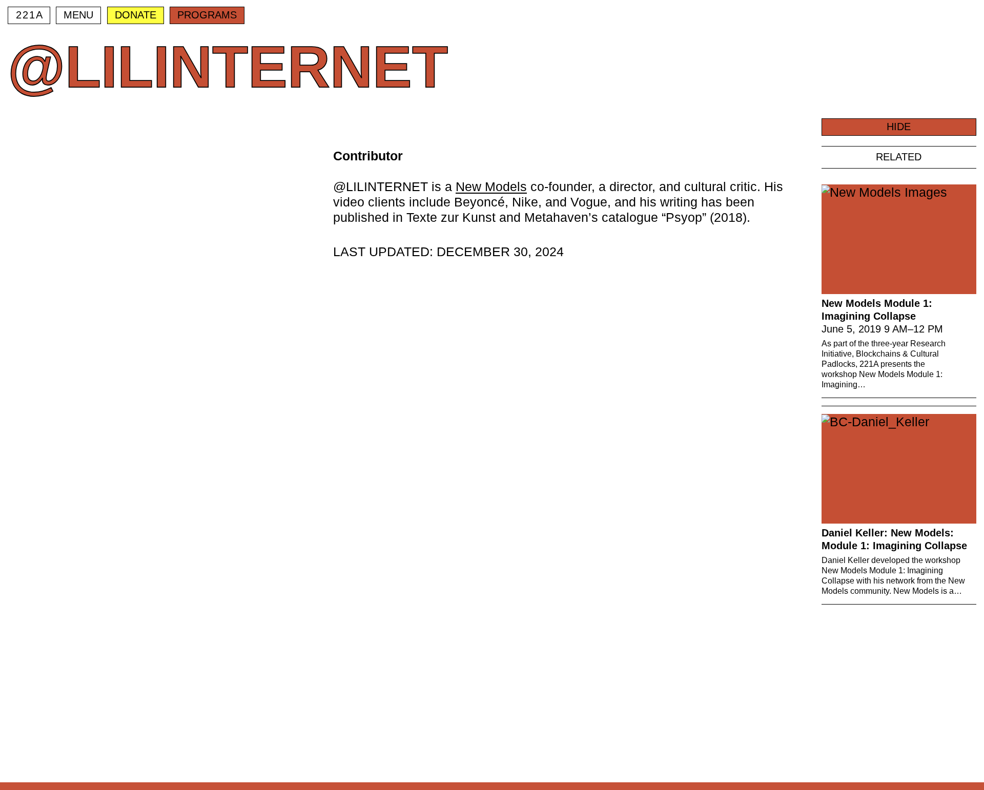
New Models (491, 186)
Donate (135, 14)
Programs (207, 14)
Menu (78, 14)
